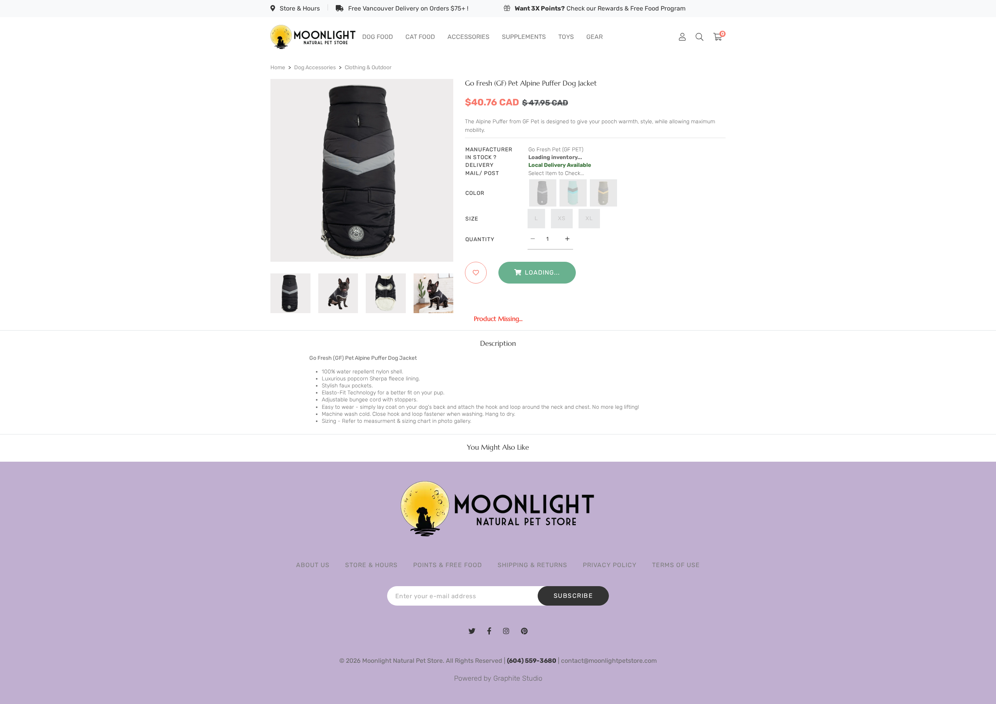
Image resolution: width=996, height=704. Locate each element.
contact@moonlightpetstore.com (609, 660)
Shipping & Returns (532, 565)
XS (562, 218)
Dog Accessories (315, 67)
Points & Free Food (447, 565)
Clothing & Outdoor (368, 67)
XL (589, 218)
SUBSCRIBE (573, 595)
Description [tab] (498, 343)
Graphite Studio (517, 678)
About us (313, 565)
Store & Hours (299, 8)
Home (277, 67)
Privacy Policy (610, 565)
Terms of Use (676, 565)
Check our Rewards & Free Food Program (600, 8)
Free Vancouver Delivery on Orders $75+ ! (407, 8)
